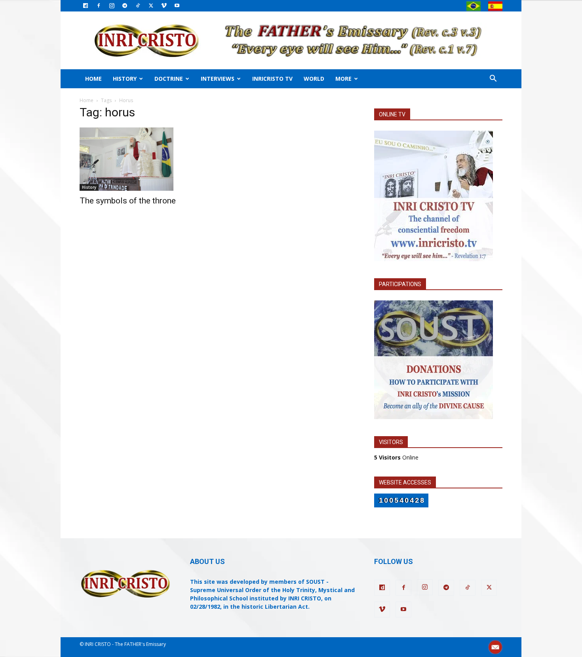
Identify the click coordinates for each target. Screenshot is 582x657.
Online (396, 457)
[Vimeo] (164, 5)
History (125, 78)
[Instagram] (112, 5)
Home (93, 78)
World (314, 78)
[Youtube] (177, 5)
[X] (151, 5)
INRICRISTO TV (272, 78)
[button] (492, 79)
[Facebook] (99, 5)
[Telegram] (125, 5)
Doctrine (168, 78)
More (343, 78)
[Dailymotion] (85, 5)
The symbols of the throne (128, 200)
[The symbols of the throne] (144, 159)
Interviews (217, 78)
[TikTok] (138, 5)
